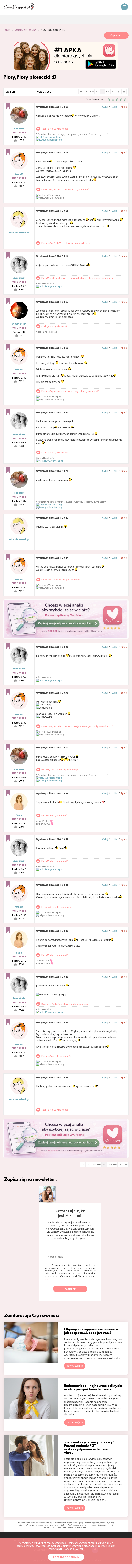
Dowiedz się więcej (73, 1548)
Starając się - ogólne (25, 29)
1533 (92, 91)
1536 (108, 91)
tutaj (47, 1278)
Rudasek (19, 128)
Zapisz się (70, 1289)
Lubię (114, 106)
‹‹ (81, 91)
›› (124, 91)
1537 (113, 91)
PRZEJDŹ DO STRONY (66, 1557)
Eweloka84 (19, 277)
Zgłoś (124, 106)
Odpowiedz (116, 35)
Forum (6, 29)
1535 (103, 91)
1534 (97, 91)
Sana (19, 815)
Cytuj (105, 106)
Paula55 (19, 174)
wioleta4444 (19, 323)
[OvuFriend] (19, 9)
